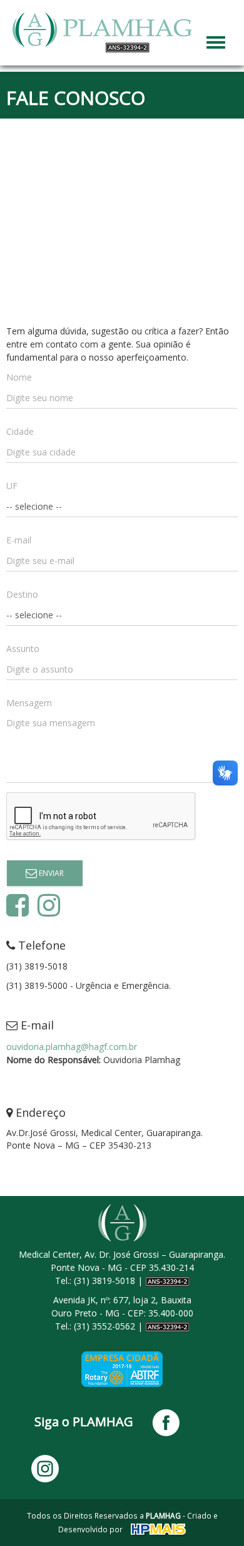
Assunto (22, 648)
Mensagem (29, 703)
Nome (19, 377)
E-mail (18, 540)
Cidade (20, 431)
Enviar (50, 873)
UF (12, 486)
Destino (22, 594)
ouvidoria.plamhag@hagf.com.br (71, 1047)
